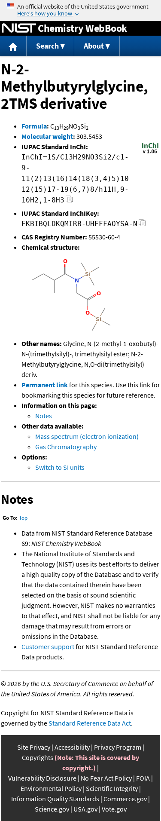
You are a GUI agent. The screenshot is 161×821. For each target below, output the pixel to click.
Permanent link (44, 384)
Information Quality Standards (55, 798)
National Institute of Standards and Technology (19, 28)
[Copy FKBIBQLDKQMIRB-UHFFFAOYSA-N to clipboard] (142, 225)
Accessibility (72, 747)
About (94, 46)
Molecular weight (47, 136)
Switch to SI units (60, 467)
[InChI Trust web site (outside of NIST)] (150, 152)
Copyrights (37, 757)
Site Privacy (33, 747)
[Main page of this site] (13, 46)
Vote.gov (114, 809)
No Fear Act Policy (106, 778)
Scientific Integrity (112, 788)
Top (23, 517)
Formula (34, 126)
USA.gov (85, 809)
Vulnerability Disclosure (42, 778)
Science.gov (52, 809)
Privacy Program (117, 747)
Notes (43, 415)
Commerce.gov (125, 798)
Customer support (47, 646)
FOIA (143, 778)
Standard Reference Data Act (90, 723)
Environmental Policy (51, 788)
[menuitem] (13, 46)
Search (47, 46)
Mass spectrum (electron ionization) (87, 436)
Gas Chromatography (66, 446)
